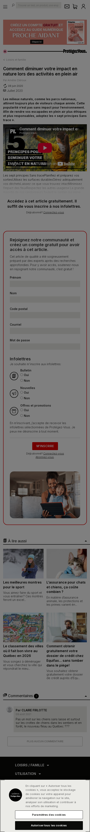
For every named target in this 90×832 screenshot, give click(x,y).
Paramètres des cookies (49, 814)
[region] (45, 806)
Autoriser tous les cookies (49, 825)
